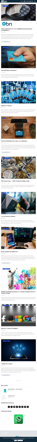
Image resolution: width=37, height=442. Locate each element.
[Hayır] (35, 439)
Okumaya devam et (6, 41)
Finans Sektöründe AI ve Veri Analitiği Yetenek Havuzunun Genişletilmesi (16, 29)
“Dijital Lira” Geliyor (6, 364)
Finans (4, 47)
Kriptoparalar (8, 158)
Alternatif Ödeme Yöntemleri (8, 70)
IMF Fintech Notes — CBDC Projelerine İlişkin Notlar (15, 181)
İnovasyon (7, 228)
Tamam (16, 440)
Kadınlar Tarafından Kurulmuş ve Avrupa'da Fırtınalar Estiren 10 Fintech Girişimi (18, 292)
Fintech (7, 47)
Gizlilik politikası (20, 440)
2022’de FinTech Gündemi (8, 216)
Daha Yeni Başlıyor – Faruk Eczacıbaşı (15, 389)
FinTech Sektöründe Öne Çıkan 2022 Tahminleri (14, 141)
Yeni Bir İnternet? (11, 395)
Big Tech (4, 82)
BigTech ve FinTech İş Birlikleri (9, 328)
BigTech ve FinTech (6, 105)
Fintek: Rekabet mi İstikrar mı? (9, 251)
